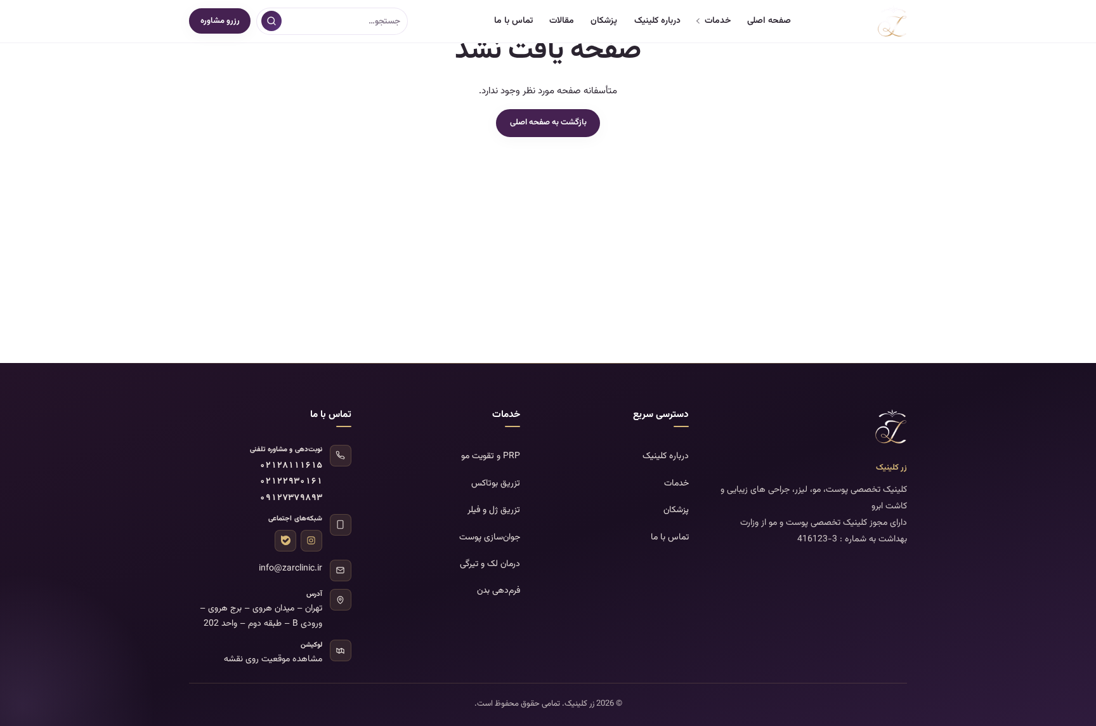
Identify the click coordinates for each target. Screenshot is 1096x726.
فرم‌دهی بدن (498, 591)
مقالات (561, 21)
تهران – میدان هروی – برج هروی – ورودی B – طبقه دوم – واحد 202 (261, 616)
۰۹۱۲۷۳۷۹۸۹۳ (290, 498)
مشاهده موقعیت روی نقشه (273, 659)
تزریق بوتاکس (495, 484)
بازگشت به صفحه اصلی (548, 122)
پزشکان (603, 21)
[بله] (285, 540)
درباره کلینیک (657, 21)
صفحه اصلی (769, 21)
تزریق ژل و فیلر (493, 510)
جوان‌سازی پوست (489, 537)
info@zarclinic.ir (290, 569)
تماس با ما (513, 21)
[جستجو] (271, 21)
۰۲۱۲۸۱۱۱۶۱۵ (290, 466)
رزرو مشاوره (220, 21)
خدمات (718, 21)
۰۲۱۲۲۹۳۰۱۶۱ (290, 482)
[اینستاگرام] (311, 540)
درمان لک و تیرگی (490, 564)
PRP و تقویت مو (490, 456)
